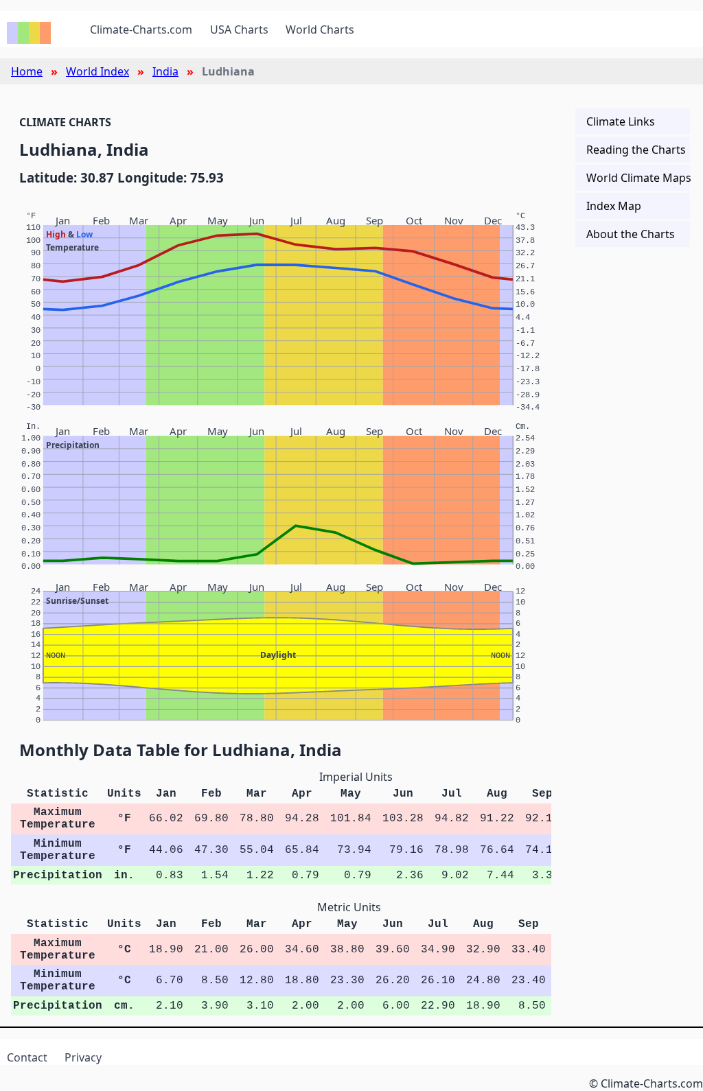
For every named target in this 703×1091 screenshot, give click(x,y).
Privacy (83, 1057)
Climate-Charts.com (141, 29)
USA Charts (239, 29)
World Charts (320, 29)
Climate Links (620, 121)
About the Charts (630, 234)
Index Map (613, 205)
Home (27, 71)
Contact (27, 1057)
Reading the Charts (636, 149)
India (165, 71)
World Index (97, 71)
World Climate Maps (638, 177)
